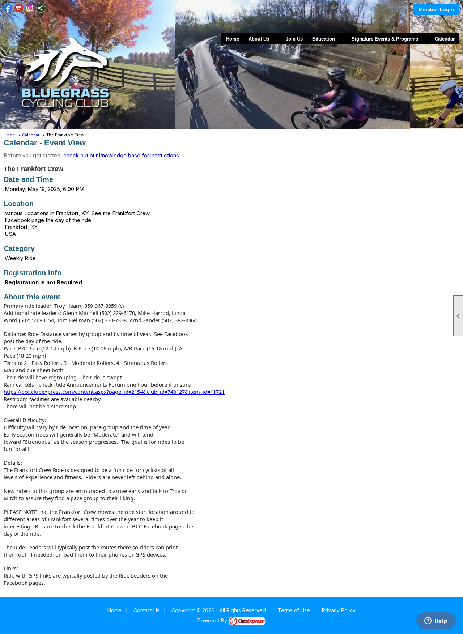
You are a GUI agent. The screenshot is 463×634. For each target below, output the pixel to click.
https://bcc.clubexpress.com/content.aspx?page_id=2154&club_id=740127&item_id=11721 (114, 391)
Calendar (445, 39)
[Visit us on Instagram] (29, 8)
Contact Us (146, 610)
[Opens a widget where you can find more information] (436, 621)
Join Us (294, 39)
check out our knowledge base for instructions (121, 155)
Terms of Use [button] (294, 610)
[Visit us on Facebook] (8, 8)
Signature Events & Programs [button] (385, 39)
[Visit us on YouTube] (19, 8)
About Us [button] (259, 39)
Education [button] (323, 39)
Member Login (436, 9)
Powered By (213, 620)
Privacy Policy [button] (339, 610)
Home (232, 39)
